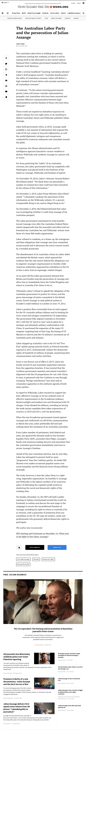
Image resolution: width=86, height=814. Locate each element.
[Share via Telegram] (6, 75)
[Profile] (83, 3)
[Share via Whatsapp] (6, 69)
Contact (73, 3)
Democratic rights (48, 559)
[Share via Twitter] (6, 63)
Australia (36, 559)
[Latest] (7, 14)
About (79, 3)
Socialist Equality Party (33, 18)
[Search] (83, 14)
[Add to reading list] (6, 97)
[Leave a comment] (6, 91)
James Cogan (20, 44)
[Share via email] (6, 80)
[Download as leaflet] (6, 86)
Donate (76, 18)
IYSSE (46, 18)
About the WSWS (56, 18)
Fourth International (14, 18)
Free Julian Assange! (23, 559)
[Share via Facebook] (6, 58)
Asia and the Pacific (23, 564)
